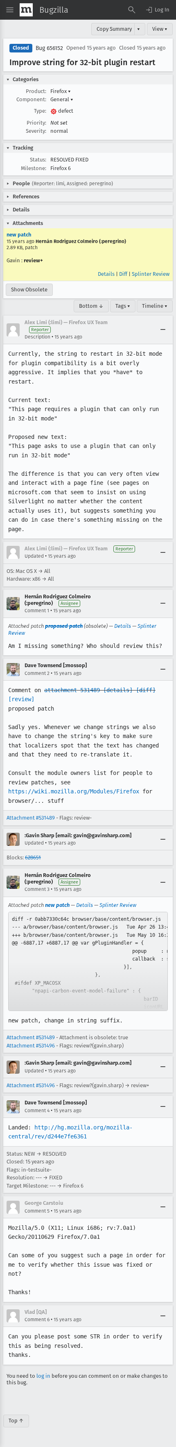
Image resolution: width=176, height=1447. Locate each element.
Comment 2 (37, 673)
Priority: (36, 123)
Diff (123, 274)
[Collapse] (162, 329)
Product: (36, 91)
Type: (40, 111)
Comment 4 (37, 1110)
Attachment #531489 (31, 818)
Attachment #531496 (31, 1046)
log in (43, 1376)
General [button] (61, 99)
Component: (31, 99)
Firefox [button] (60, 91)
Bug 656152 (49, 48)
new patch (19, 235)
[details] (118, 690)
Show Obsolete (29, 289)
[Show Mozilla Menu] (26, 9)
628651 (33, 857)
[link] (88, 961)
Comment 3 (37, 889)
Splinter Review (150, 274)
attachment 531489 (72, 690)
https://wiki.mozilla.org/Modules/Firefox (73, 791)
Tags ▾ (122, 306)
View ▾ (159, 29)
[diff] (146, 690)
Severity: (36, 131)
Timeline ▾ (154, 306)
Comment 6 (37, 1319)
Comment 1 (37, 610)
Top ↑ (16, 1420)
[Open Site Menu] (9, 9)
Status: (38, 160)
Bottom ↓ (91, 306)
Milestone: (33, 168)
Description (37, 337)
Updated (34, 556)
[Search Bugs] (131, 9)
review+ (33, 260)
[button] (157, 9)
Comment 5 (37, 1211)
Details (106, 274)
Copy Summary (114, 29)
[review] (21, 699)
